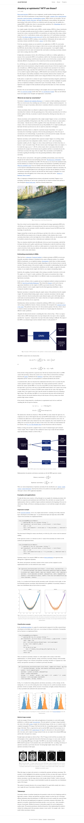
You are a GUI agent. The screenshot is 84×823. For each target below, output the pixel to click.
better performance (48, 557)
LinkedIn (45, 819)
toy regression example (26, 91)
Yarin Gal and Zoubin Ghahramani (30, 283)
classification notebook (26, 627)
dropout (50, 283)
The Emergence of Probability (54, 159)
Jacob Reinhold (22, 2)
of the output (21, 307)
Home (53, 2)
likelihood (39, 376)
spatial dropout (35, 730)
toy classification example (48, 91)
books (40, 20)
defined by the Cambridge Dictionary (33, 101)
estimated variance (61, 305)
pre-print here (36, 722)
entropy (41, 41)
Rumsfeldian (57, 24)
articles (29, 20)
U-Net (22, 730)
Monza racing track (30, 182)
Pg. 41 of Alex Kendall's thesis (34, 424)
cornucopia (28, 257)
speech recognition (27, 18)
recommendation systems (39, 18)
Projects (64, 2)
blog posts (33, 20)
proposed (35, 257)
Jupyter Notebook (57, 711)
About (58, 2)
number (23, 20)
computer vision (54, 16)
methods (39, 257)
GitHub (40, 819)
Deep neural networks (23, 14)
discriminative (45, 261)
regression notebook (25, 512)
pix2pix (31, 724)
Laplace (26, 376)
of (26, 20)
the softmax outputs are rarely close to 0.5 (32, 37)
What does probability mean (24, 165)
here (43, 730)
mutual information (26, 488)
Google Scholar (51, 819)
